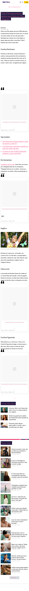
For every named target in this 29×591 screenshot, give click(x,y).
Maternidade (14, 7)
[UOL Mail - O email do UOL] (20, 2)
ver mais (13, 577)
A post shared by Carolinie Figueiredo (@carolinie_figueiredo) (14, 383)
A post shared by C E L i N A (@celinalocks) (14, 322)
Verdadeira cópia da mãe (7, 164)
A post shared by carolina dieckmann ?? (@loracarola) (14, 121)
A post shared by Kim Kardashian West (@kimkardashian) (14, 208)
